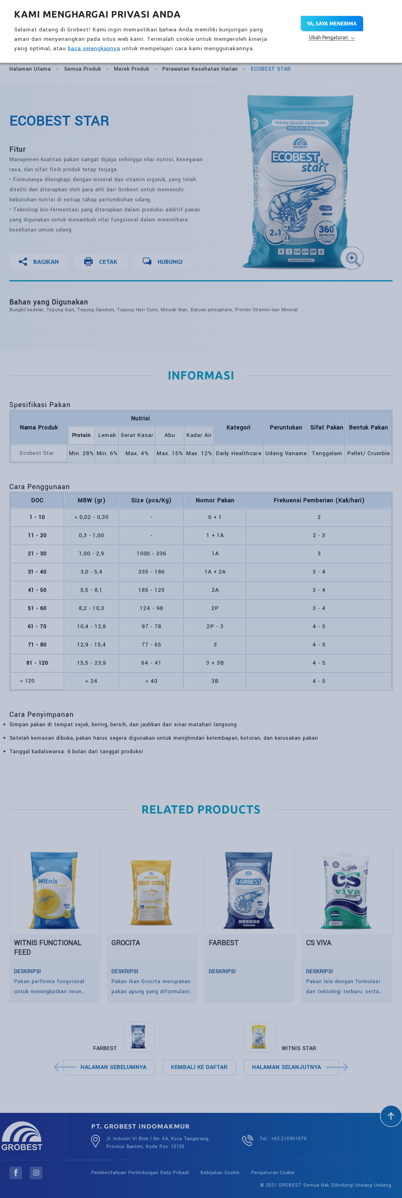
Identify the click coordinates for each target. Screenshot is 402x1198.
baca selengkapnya (94, 48)
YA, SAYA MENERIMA (332, 23)
